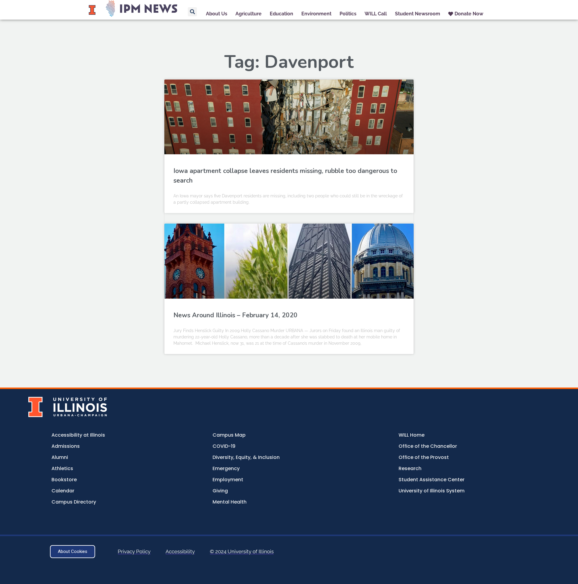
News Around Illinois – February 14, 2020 (235, 315)
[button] (192, 11)
